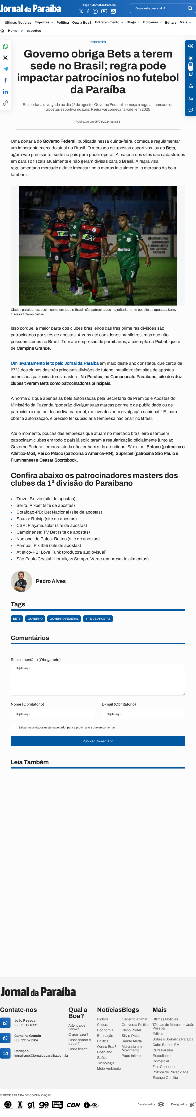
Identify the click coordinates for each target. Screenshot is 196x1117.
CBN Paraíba (162, 1050)
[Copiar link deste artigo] (5, 103)
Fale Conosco (163, 1067)
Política (62, 22)
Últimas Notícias (18, 22)
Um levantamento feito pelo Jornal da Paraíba (55, 363)
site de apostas (98, 618)
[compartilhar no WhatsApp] (5, 47)
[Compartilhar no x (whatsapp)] (5, 58)
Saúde (102, 1058)
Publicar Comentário (98, 741)
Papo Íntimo (131, 1056)
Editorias (150, 22)
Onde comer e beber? (79, 1041)
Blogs (131, 22)
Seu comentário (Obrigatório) (36, 660)
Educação (105, 1036)
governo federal (64, 618)
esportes (34, 30)
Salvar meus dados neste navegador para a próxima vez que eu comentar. (66, 727)
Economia (105, 1030)
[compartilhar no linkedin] (5, 91)
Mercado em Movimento (132, 1048)
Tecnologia (105, 1063)
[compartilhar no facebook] (5, 80)
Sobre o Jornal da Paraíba (172, 1039)
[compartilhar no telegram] (5, 69)
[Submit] (190, 8)
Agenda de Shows (76, 1027)
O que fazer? (78, 1034)
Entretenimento (107, 22)
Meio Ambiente (109, 1068)
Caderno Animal (134, 1019)
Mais (183, 22)
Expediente (161, 1056)
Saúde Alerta (132, 1041)
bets (17, 618)
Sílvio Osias (131, 1036)
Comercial (160, 1061)
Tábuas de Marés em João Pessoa (173, 1026)
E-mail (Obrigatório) (119, 704)
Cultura (102, 1025)
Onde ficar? (77, 1049)
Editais (170, 22)
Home (12, 30)
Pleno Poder (131, 1030)
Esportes (42, 22)
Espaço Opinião (165, 1078)
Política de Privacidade (170, 1072)
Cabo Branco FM (166, 1045)
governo (35, 618)
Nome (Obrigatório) (27, 704)
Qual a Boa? (82, 22)
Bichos (102, 1019)
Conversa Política (135, 1025)
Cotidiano (104, 1052)
